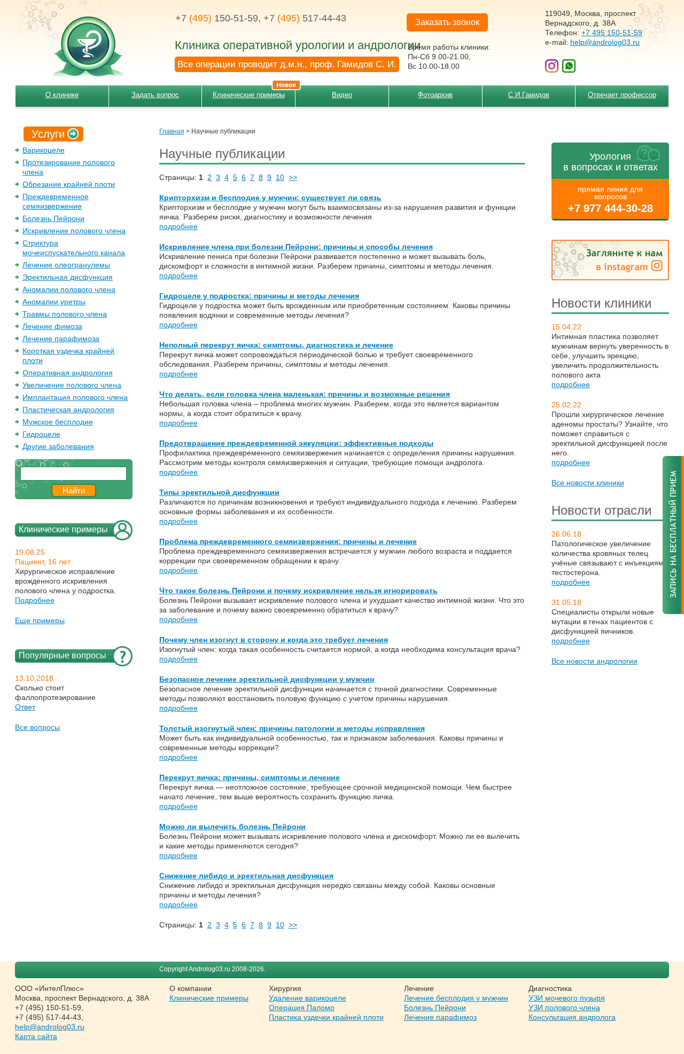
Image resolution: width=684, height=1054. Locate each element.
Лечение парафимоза (60, 338)
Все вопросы (37, 727)
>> (293, 177)
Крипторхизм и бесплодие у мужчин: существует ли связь (270, 197)
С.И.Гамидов (528, 95)
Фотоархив (435, 95)
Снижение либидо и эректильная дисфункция (246, 875)
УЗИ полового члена (564, 1007)
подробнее (570, 384)
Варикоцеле (43, 150)
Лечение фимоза (52, 326)
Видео (342, 95)
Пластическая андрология (68, 409)
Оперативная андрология (67, 372)
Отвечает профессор (622, 95)
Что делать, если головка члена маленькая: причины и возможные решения (304, 394)
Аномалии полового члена (68, 289)
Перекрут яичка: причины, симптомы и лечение (249, 777)
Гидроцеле (41, 434)
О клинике (62, 95)
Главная (171, 131)
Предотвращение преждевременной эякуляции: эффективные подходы (296, 443)
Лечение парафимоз (440, 1017)
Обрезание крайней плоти (68, 184)
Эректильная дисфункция (67, 277)
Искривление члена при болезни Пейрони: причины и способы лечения (296, 246)
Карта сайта (36, 1036)
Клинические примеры (249, 95)
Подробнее (35, 600)
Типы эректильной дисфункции (219, 492)
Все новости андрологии (594, 661)
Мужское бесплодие (57, 422)
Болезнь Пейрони (53, 218)
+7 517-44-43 (304, 18)
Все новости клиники (587, 482)
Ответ (25, 707)
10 (280, 177)
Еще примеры (40, 620)
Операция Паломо (302, 1007)
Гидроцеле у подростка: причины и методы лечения (259, 296)
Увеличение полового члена (71, 385)
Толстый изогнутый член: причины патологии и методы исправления (292, 728)
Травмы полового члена (64, 314)
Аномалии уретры (54, 301)
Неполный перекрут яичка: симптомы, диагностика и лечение (276, 345)
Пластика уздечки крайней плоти (326, 1017)
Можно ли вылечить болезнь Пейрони (232, 826)
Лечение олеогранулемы (66, 265)
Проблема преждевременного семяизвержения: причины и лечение (288, 541)
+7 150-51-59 (216, 18)
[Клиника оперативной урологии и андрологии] (82, 40)
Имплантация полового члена (75, 397)
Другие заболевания (58, 446)
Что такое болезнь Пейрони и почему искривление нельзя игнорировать (298, 590)
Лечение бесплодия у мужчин (456, 998)
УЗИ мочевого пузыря (566, 998)
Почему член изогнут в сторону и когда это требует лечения (273, 639)
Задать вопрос (155, 95)
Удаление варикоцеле (307, 998)
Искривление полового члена (74, 230)
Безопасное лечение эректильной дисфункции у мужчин (266, 679)
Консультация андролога (572, 1017)
